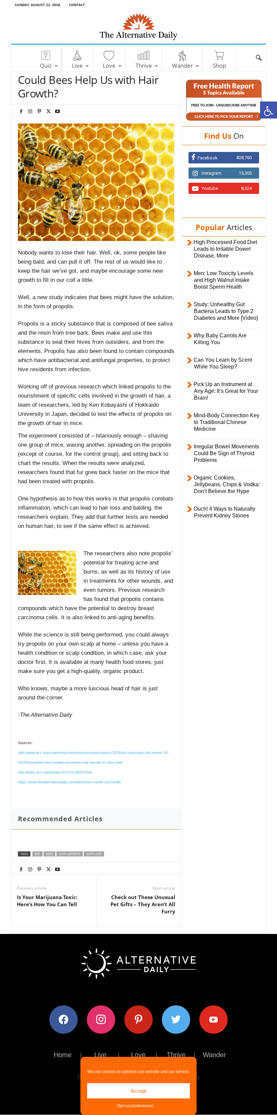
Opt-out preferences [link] (135, 1105)
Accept (138, 1091)
